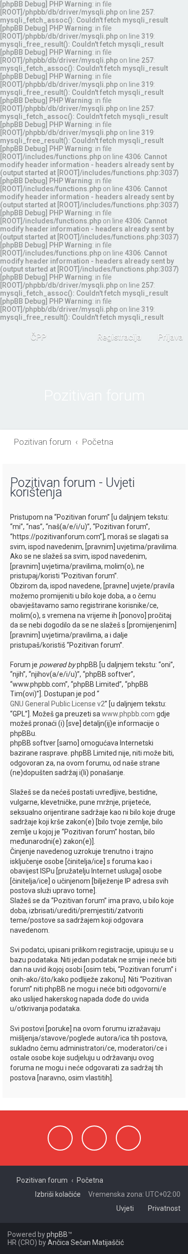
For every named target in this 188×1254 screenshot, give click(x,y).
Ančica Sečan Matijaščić (86, 1242)
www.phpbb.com (128, 714)
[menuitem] (34, 337)
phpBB (57, 1234)
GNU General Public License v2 (57, 704)
